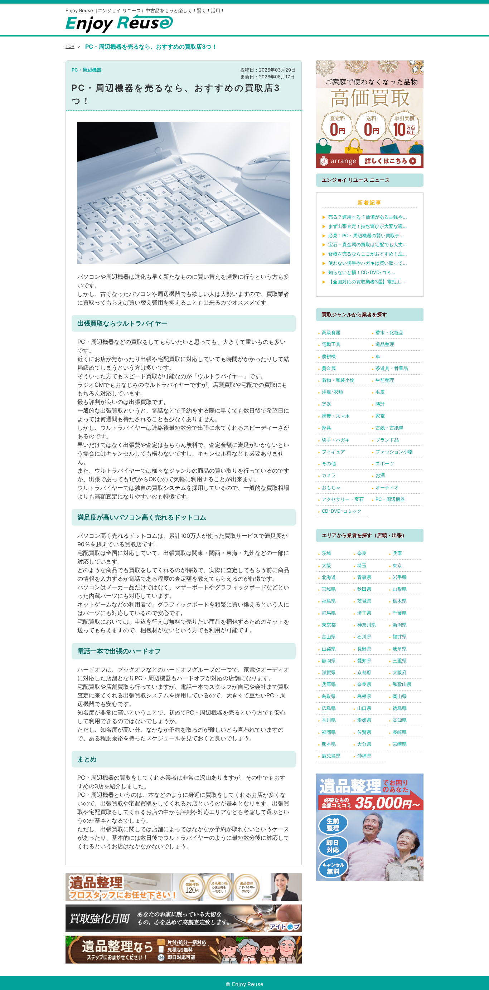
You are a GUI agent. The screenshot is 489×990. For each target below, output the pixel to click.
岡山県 (400, 696)
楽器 (326, 404)
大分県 (364, 744)
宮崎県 (400, 744)
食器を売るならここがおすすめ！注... (367, 254)
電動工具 (331, 344)
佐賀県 (364, 732)
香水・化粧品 (389, 332)
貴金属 (329, 368)
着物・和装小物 (338, 380)
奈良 (362, 553)
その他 (329, 463)
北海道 (329, 577)
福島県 (329, 601)
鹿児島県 (331, 756)
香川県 (329, 720)
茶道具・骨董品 (392, 368)
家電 (380, 416)
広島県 (329, 708)
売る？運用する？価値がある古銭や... (367, 217)
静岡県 (329, 660)
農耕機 (329, 356)
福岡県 (329, 732)
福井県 (400, 636)
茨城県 (364, 601)
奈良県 (364, 684)
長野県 (364, 649)
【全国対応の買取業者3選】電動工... (366, 281)
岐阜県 (400, 649)
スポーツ (385, 463)
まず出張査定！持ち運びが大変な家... (367, 226)
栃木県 (400, 601)
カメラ (329, 475)
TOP (70, 46)
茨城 (326, 553)
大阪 (326, 565)
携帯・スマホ (336, 416)
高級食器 (331, 332)
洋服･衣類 (332, 392)
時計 (380, 404)
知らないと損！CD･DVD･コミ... (362, 272)
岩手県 (400, 577)
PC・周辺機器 (86, 70)
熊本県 (329, 744)
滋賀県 (329, 672)
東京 (397, 565)
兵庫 (397, 553)
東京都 (329, 625)
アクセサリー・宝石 (343, 499)
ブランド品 (387, 440)
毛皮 (380, 392)
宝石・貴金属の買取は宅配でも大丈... (367, 244)
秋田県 (364, 589)
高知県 (400, 720)
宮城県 (329, 589)
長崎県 (400, 732)
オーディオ (387, 487)
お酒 (380, 475)
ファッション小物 (394, 451)
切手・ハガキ (336, 440)
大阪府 (400, 672)
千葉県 (400, 613)
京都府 (364, 672)
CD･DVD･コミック (342, 511)
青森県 (364, 577)
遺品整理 (385, 344)
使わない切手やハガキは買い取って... (367, 263)
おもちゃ (331, 487)
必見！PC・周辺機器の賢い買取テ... (366, 235)
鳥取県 (329, 696)
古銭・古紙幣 (389, 427)
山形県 (400, 589)
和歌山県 (402, 684)
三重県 (400, 660)
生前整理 (385, 380)
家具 (326, 427)
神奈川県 (366, 625)
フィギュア (333, 451)
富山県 (329, 636)
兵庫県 (329, 684)
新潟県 (400, 625)
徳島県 (400, 708)
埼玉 (362, 565)
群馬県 (329, 613)
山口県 (364, 708)
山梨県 (329, 649)
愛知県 (364, 660)
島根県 (364, 696)
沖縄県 (364, 756)
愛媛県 (364, 720)
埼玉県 (364, 613)
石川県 (364, 636)
